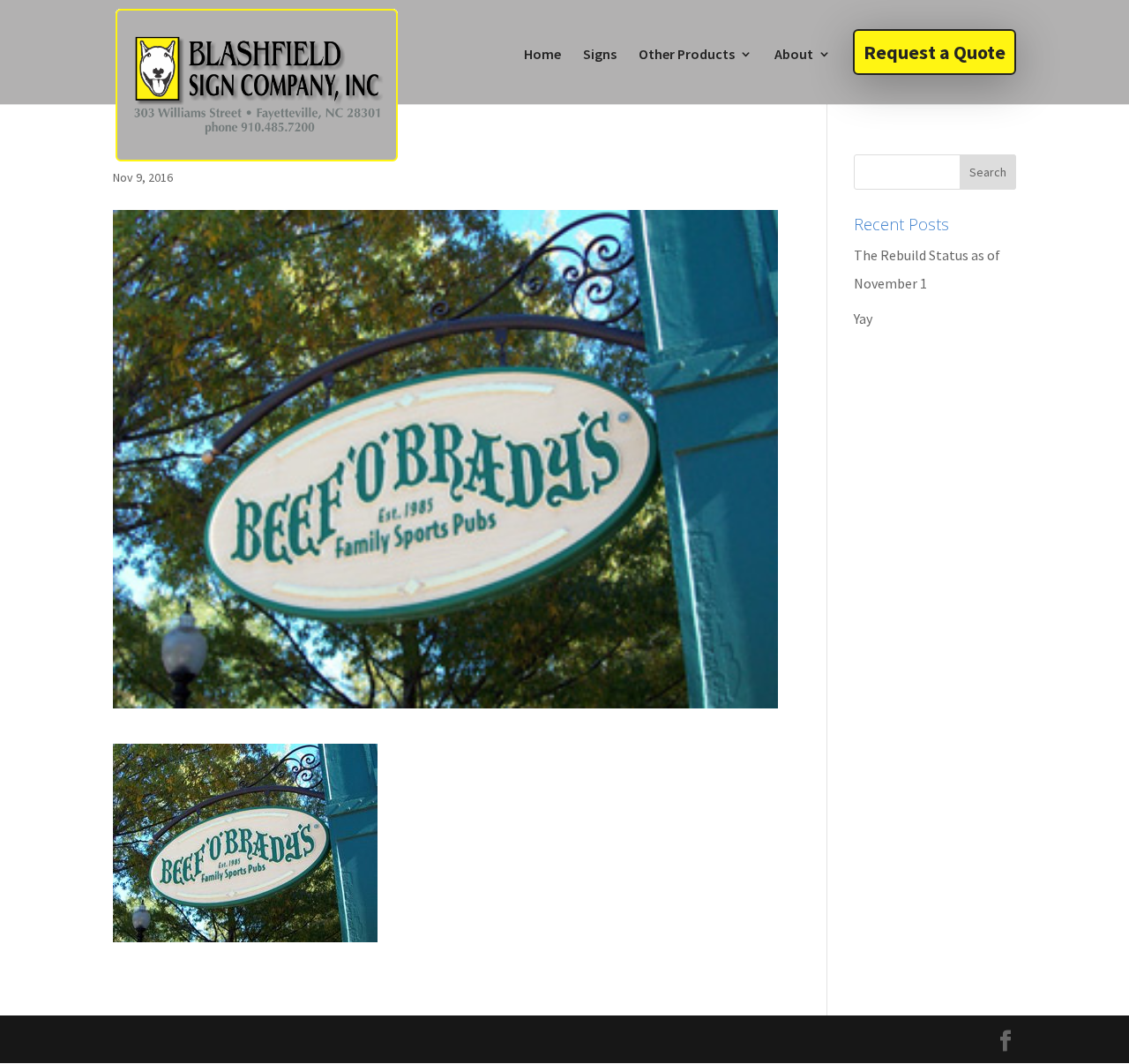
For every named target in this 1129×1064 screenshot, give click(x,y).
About (793, 55)
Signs (600, 55)
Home (542, 55)
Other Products (687, 55)
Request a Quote (935, 52)
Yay (863, 318)
